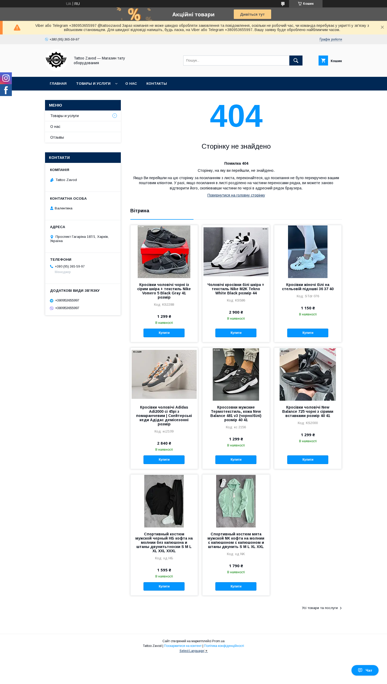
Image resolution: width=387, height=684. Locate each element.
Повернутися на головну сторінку (236, 195)
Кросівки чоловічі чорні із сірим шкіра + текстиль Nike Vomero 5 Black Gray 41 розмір (164, 291)
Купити (164, 333)
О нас (131, 84)
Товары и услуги (93, 84)
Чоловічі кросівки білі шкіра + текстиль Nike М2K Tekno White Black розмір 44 (235, 289)
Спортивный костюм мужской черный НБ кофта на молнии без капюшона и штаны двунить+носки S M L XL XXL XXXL (164, 542)
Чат (369, 670)
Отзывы (57, 137)
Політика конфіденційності (224, 646)
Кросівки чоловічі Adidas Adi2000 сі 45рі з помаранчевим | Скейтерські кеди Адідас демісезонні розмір (164, 415)
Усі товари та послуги (320, 608)
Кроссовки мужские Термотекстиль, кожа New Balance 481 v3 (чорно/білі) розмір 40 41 (235, 413)
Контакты (156, 84)
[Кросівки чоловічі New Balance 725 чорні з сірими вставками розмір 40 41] (307, 374)
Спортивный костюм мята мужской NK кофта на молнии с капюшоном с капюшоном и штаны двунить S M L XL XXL (235, 540)
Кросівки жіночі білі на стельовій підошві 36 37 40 (308, 287)
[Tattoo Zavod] (56, 70)
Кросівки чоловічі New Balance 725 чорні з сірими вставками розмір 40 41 (307, 411)
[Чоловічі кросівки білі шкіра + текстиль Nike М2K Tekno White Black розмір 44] (236, 251)
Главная (58, 84)
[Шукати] (295, 61)
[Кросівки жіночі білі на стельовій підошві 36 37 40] (307, 251)
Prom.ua (218, 641)
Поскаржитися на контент (183, 646)
